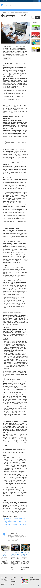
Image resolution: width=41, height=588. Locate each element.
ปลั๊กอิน (2, 20)
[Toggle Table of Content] (9, 59)
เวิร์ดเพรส (15, 20)
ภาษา (12, 582)
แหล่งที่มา (5, 101)
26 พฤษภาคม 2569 (15, 557)
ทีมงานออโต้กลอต (12, 533)
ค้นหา (33, 15)
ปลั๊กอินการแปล (10, 20)
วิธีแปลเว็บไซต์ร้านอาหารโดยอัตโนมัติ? (25, 554)
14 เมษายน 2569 (24, 557)
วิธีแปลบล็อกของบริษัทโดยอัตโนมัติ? (5, 554)
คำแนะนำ (12, 579)
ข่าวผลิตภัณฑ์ (13, 581)
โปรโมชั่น (12, 584)
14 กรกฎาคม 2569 (4, 557)
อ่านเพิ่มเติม (12, 569)
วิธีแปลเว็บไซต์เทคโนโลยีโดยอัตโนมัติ (15, 554)
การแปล (5, 20)
